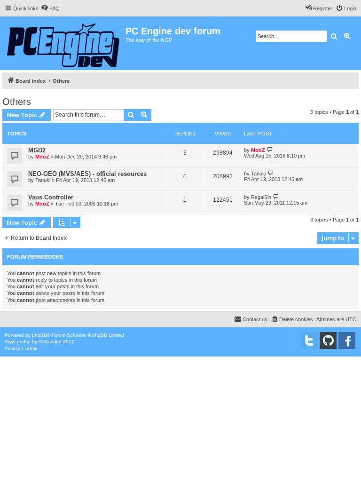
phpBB (39, 335)
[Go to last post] (270, 150)
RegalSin (261, 197)
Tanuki (42, 180)
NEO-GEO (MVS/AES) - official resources (87, 173)
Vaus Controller (50, 197)
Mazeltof (52, 341)
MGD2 (37, 150)
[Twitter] (309, 340)
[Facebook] (346, 340)
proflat (24, 341)
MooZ (42, 156)
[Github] (328, 340)
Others (16, 101)
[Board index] (64, 43)
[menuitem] (50, 8)
